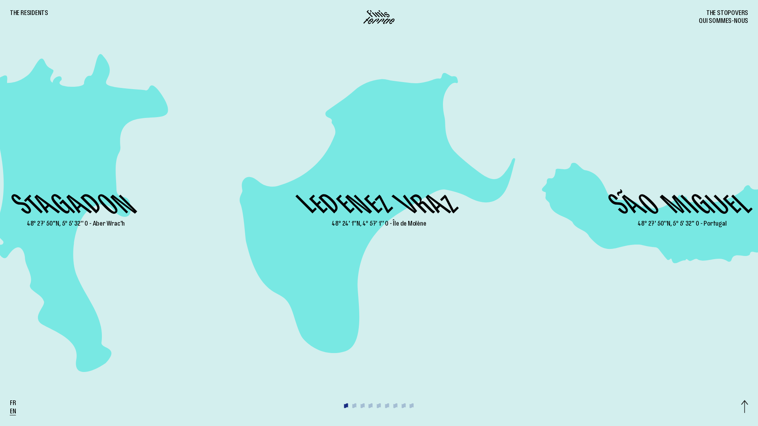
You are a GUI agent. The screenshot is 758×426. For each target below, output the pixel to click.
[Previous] (95, 213)
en (13, 412)
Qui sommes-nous (723, 21)
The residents (29, 13)
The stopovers (727, 13)
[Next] (663, 213)
